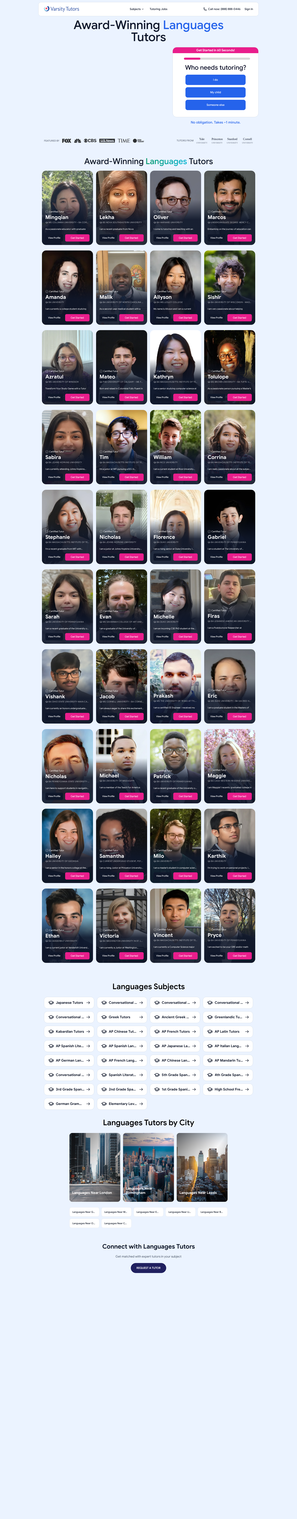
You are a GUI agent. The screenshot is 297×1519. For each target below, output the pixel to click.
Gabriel (217, 536)
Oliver (161, 217)
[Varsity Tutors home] (61, 9)
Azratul (54, 376)
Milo (158, 856)
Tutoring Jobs (158, 9)
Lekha (107, 217)
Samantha (112, 856)
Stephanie (57, 536)
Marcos (217, 217)
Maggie (217, 775)
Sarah (52, 616)
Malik (106, 296)
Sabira (53, 457)
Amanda (55, 296)
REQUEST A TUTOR (148, 1268)
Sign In (249, 9)
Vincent (163, 935)
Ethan (52, 935)
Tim (104, 457)
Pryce (215, 935)
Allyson (162, 296)
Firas (214, 616)
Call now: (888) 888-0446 (224, 9)
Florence (164, 536)
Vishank (55, 696)
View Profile (54, 237)
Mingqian (56, 217)
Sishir (214, 296)
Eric (212, 695)
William (162, 457)
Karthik (217, 856)
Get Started (77, 237)
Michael (109, 775)
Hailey (53, 856)
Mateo (107, 376)
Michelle (163, 616)
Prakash (163, 695)
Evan (105, 616)
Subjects (135, 9)
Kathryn (163, 376)
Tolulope (218, 376)
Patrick (162, 776)
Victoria (109, 935)
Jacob (107, 696)
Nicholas (110, 536)
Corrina (217, 457)
